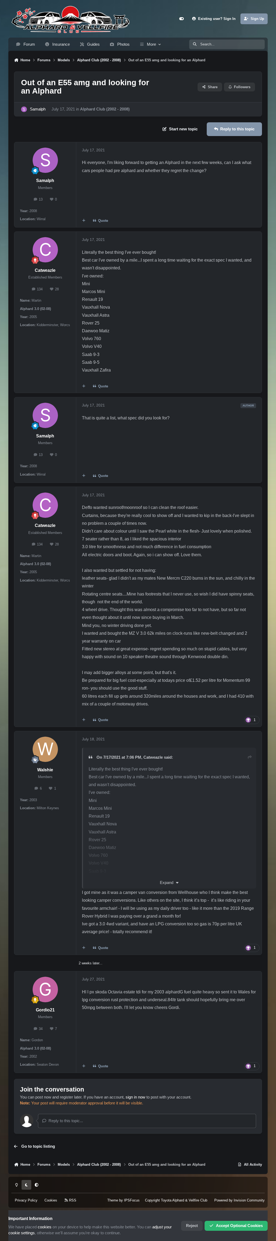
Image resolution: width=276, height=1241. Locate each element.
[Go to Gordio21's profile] (45, 989)
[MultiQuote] (83, 220)
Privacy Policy (26, 1200)
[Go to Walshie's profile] (45, 749)
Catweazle (45, 270)
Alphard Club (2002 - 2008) (105, 109)
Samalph (38, 109)
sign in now (135, 1097)
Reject (192, 1226)
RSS (72, 1200)
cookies (44, 1227)
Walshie (45, 770)
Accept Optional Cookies (239, 1226)
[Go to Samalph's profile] (24, 109)
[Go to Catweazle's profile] (45, 249)
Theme (112, 1200)
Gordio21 (45, 1010)
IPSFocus (132, 1200)
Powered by (239, 1200)
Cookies (50, 1200)
